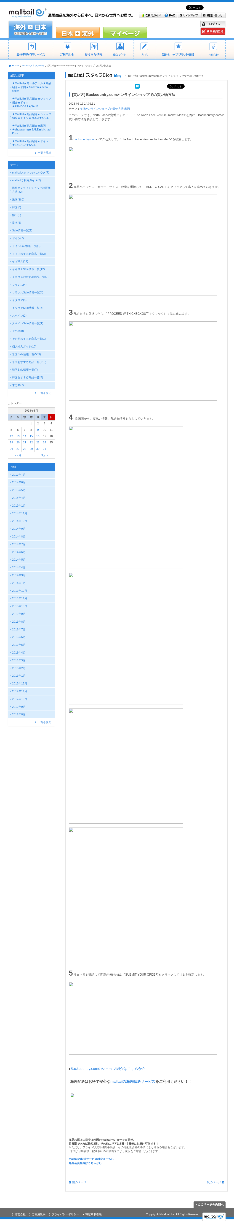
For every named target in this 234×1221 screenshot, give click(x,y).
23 (38, 442)
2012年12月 (19, 683)
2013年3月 (19, 660)
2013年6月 (19, 637)
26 (11, 448)
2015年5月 (19, 490)
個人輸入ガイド (24, 346)
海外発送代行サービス (30, 50)
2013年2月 (19, 668)
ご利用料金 (67, 50)
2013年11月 (19, 598)
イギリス (20, 261)
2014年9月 (19, 528)
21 (24, 442)
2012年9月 (19, 706)
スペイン (19, 315)
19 (11, 442)
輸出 (16, 215)
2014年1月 (19, 583)
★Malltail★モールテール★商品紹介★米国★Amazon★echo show (31, 87)
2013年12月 (19, 590)
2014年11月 (19, 513)
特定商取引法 (93, 1214)
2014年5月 (19, 559)
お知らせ (213, 50)
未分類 (18, 385)
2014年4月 (19, 567)
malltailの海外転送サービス (132, 1081)
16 (38, 436)
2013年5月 (19, 644)
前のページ (79, 1182)
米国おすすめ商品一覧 (29, 362)
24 (44, 442)
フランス (19, 284)
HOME (15, 65)
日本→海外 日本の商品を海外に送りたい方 (78, 29)
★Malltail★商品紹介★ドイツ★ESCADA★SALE (30, 143)
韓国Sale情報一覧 (25, 369)
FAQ (170, 15)
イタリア (19, 300)
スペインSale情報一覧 (27, 323)
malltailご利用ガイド (26, 180)
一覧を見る (44, 152)
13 (18, 436)
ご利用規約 (38, 1214)
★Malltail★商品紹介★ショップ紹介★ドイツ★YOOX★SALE (31, 116)
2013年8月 (19, 621)
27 (18, 448)
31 (44, 448)
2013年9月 (19, 614)
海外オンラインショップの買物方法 (31, 189)
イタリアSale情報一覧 (27, 307)
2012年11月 (19, 691)
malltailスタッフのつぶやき (30, 172)
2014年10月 (19, 521)
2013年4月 (19, 652)
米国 (18, 199)
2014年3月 (19, 575)
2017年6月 (19, 482)
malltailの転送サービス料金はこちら (91, 1159)
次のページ (214, 1182)
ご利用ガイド (151, 15)
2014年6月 (19, 552)
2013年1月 (19, 675)
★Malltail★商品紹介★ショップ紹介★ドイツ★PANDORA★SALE (31, 102)
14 (24, 436)
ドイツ (18, 238)
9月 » (44, 455)
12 (11, 436)
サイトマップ (189, 15)
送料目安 (93, 50)
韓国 (16, 207)
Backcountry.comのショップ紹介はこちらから (108, 1069)
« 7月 (18, 455)
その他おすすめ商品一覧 (29, 338)
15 (31, 436)
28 (24, 448)
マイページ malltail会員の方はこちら (125, 29)
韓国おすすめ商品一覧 (27, 377)
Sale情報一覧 (22, 230)
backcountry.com (85, 139)
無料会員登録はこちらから (85, 1163)
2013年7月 (19, 629)
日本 (16, 222)
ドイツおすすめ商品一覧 (29, 253)
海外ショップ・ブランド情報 (178, 50)
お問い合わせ (214, 15)
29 (31, 448)
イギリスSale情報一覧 (28, 269)
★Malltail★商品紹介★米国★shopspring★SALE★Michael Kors (31, 129)
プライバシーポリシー (65, 1214)
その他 (18, 331)
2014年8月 (19, 536)
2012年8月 (19, 714)
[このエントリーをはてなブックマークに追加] (137, 85)
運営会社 (20, 1214)
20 (18, 442)
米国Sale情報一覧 (26, 354)
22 (31, 442)
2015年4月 (19, 497)
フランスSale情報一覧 (27, 292)
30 (38, 448)
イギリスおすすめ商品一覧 (30, 277)
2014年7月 (19, 544)
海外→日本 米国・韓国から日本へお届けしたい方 (30, 29)
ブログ (144, 50)
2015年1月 (19, 505)
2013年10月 (19, 606)
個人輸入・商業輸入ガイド (119, 50)
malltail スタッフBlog (33, 65)
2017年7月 (19, 474)
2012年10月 (19, 699)
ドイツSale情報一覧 (26, 246)
